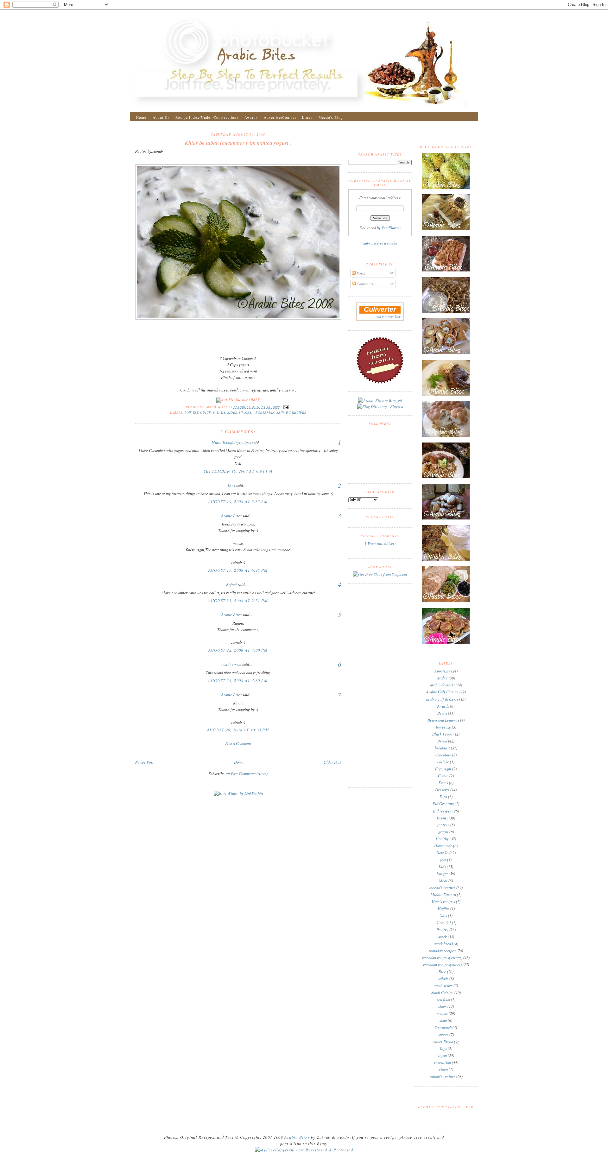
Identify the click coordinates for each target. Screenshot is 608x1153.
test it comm (231, 664)
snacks (245, 413)
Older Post (332, 762)
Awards (250, 117)
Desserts (442, 789)
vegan (442, 1055)
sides (232, 413)
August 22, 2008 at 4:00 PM (238, 650)
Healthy (442, 838)
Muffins (443, 908)
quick (205, 413)
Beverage (443, 726)
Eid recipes (442, 810)
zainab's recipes (291, 413)
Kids (442, 866)
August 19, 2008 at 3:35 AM (238, 501)
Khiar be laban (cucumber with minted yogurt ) (238, 142)
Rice (442, 971)
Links (307, 117)
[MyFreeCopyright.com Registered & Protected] (304, 1149)
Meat (443, 880)
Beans (442, 713)
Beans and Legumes (443, 720)
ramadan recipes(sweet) (442, 964)
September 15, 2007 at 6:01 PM (238, 471)
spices (443, 1034)
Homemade (443, 845)
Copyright (443, 768)
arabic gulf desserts (442, 699)
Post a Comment (238, 743)
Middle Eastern (443, 894)
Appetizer (442, 670)
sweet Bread (443, 1041)
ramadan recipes (442, 950)
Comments (364, 283)
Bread (442, 740)
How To (442, 852)
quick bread (443, 943)
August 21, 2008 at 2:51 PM (238, 600)
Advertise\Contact (280, 117)
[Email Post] (286, 407)
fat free (443, 824)
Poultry (442, 929)
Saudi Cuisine (442, 992)
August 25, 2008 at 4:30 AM (238, 680)
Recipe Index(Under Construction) (206, 117)
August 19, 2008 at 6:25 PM (238, 570)
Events (442, 817)
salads (219, 413)
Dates (443, 782)
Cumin (443, 775)
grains (443, 831)
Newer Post (144, 762)
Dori (231, 485)
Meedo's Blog (331, 117)
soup (443, 1020)
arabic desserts (442, 684)
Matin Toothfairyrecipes (231, 442)
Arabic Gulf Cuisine (442, 691)
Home (141, 117)
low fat (192, 413)
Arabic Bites (231, 515)
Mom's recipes (443, 901)
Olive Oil (443, 922)
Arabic (442, 677)
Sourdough (443, 1027)
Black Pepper (443, 733)
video (443, 1069)
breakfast (442, 747)
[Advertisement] (238, 752)
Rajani (231, 584)
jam (443, 859)
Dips (443, 796)
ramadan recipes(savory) (442, 957)
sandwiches (443, 985)
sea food (443, 999)
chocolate (443, 754)
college (443, 761)
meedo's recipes (442, 887)
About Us (161, 117)
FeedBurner (391, 227)
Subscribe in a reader (380, 242)
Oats (443, 915)
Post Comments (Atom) (249, 773)
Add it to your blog (388, 316)
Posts (360, 273)
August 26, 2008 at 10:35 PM (238, 729)
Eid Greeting (443, 803)
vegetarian (264, 413)
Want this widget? (382, 543)
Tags (443, 1048)
